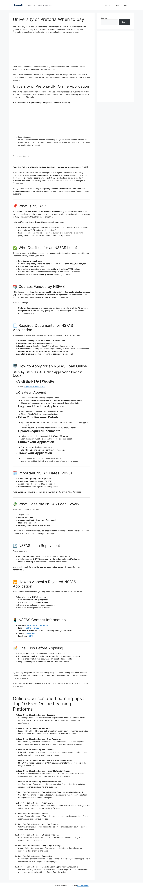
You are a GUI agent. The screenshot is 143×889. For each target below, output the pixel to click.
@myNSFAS (30, 633)
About (126, 5)
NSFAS (30, 636)
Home (107, 5)
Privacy (116, 5)
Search (104, 18)
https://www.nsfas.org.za (34, 387)
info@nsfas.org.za (31, 628)
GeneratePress (83, 886)
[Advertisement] (51, 50)
